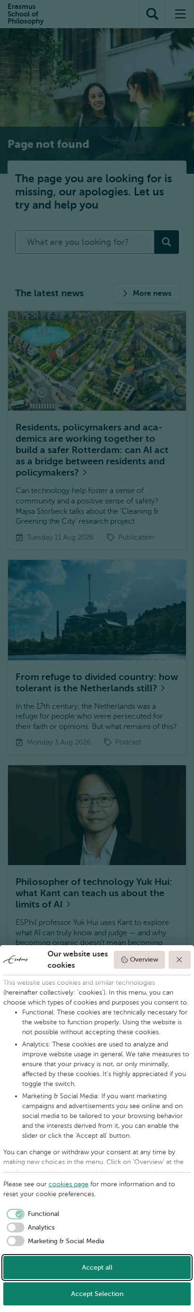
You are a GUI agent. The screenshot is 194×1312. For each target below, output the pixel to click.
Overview (144, 959)
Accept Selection (97, 1293)
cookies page (68, 1184)
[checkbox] (31, 1214)
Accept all (97, 1267)
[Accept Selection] (180, 960)
